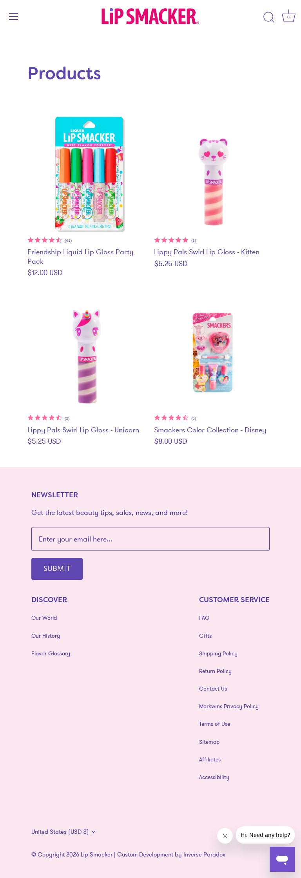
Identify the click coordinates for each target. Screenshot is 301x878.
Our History (45, 635)
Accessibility (214, 777)
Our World (44, 617)
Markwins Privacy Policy (229, 706)
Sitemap (209, 741)
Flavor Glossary (50, 653)
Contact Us (213, 688)
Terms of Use (214, 723)
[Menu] (13, 16)
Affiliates (210, 759)
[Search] (268, 17)
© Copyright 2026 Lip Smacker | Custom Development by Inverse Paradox (128, 854)
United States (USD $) (60, 831)
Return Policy (215, 671)
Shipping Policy (218, 653)
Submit (57, 567)
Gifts (205, 635)
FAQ (204, 617)
